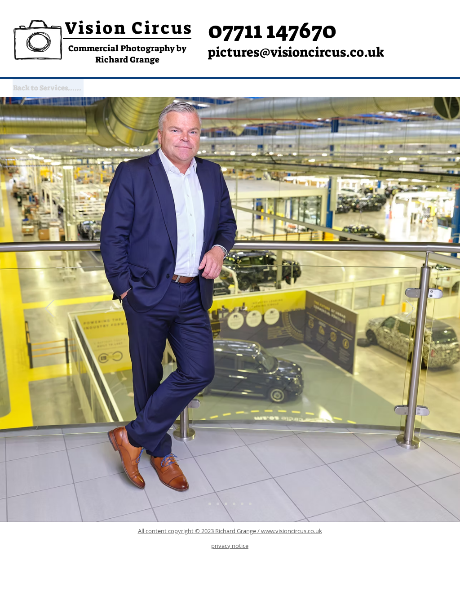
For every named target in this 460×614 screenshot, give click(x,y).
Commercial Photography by (127, 48)
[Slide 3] (234, 504)
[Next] (410, 309)
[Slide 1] (218, 504)
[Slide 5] (250, 504)
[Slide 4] (242, 504)
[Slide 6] (209, 504)
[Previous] (49, 309)
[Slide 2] (226, 504)
